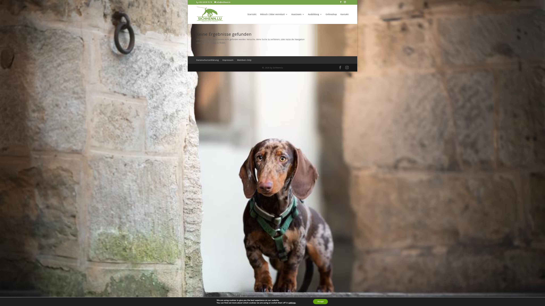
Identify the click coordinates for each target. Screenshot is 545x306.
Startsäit (251, 14)
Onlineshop (331, 14)
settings (292, 303)
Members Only (244, 60)
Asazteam (296, 14)
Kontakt (344, 14)
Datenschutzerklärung (207, 60)
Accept (320, 301)
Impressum (227, 60)
